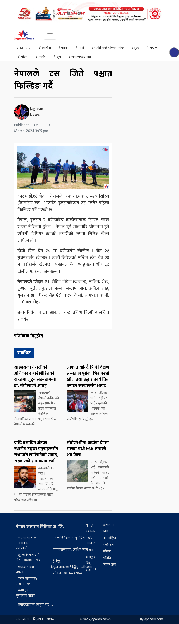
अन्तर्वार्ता (108, 525)
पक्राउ (63, 48)
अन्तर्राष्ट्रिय (109, 538)
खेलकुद (91, 557)
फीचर (107, 551)
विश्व (105, 531)
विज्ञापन (38, 619)
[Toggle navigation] (50, 35)
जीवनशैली (109, 565)
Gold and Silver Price (107, 48)
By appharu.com (151, 619)
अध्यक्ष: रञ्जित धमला (25, 569)
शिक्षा (89, 563)
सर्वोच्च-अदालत (79, 57)
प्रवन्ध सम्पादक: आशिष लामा (70, 549)
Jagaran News (36, 112)
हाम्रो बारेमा (22, 619)
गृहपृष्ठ (89, 525)
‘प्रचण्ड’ (152, 48)
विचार (89, 550)
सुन (57, 57)
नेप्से (80, 48)
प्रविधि (107, 558)
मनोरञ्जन (108, 545)
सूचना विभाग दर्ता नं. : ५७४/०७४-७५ (28, 557)
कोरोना (45, 48)
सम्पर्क (50, 619)
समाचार (91, 531)
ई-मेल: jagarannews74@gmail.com (71, 564)
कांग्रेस (40, 57)
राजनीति (91, 570)
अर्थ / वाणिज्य (90, 540)
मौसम (23, 57)
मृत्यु (135, 48)
